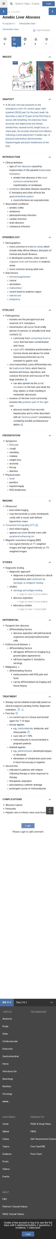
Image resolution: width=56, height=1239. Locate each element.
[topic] (29, 644)
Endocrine (7, 1048)
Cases (5, 1139)
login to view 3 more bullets (34, 601)
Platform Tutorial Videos (15, 1206)
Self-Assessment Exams (43, 1139)
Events (5, 1176)
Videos (6, 1169)
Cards (5, 1124)
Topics (5, 1146)
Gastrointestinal (10, 1056)
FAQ (4, 1199)
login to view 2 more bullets (34, 594)
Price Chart (36, 1154)
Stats (5, 1033)
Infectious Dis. (9, 1071)
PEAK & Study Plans (40, 1124)
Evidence (7, 1154)
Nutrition (6, 1086)
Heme (5, 1063)
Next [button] (51, 76)
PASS (33, 1131)
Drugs (5, 1026)
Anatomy (7, 1018)
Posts (5, 1161)
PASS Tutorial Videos (13, 1214)
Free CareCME (37, 1146)
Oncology (7, 1093)
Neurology (7, 1078)
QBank (5, 1131)
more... (6, 1101)
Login (48, 4)
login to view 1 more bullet (33, 609)
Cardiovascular (10, 1041)
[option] (24, 75)
